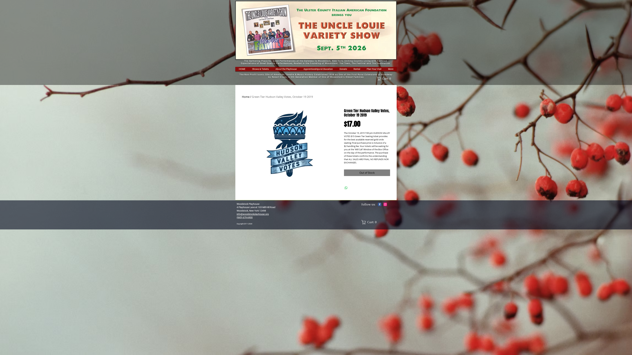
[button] (260, 69)
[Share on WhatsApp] (346, 188)
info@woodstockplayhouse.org (253, 214)
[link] (385, 79)
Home (246, 97)
